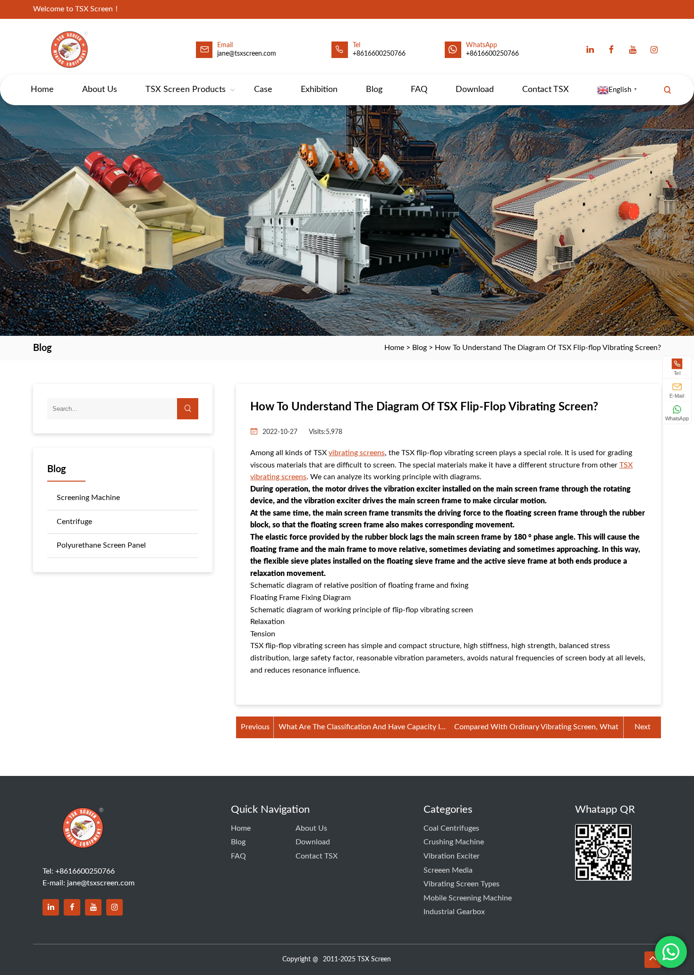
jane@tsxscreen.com (246, 53)
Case (263, 89)
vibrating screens (357, 453)
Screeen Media (448, 870)
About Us (99, 89)
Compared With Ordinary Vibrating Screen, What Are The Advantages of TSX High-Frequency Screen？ (536, 728)
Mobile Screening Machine (467, 898)
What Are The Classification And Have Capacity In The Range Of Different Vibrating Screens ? (361, 728)
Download (475, 89)
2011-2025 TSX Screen (357, 959)
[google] (654, 49)
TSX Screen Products (185, 89)
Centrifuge (74, 521)
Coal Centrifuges (451, 828)
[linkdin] (50, 907)
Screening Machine (88, 497)
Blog (374, 89)
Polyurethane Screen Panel (101, 545)
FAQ (419, 89)
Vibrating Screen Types (461, 884)
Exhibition (319, 89)
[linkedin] (590, 49)
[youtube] (633, 49)
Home (42, 89)
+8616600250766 (492, 53)
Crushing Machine (453, 842)
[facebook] (611, 49)
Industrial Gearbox (454, 912)
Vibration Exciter (451, 856)
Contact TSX (545, 89)
